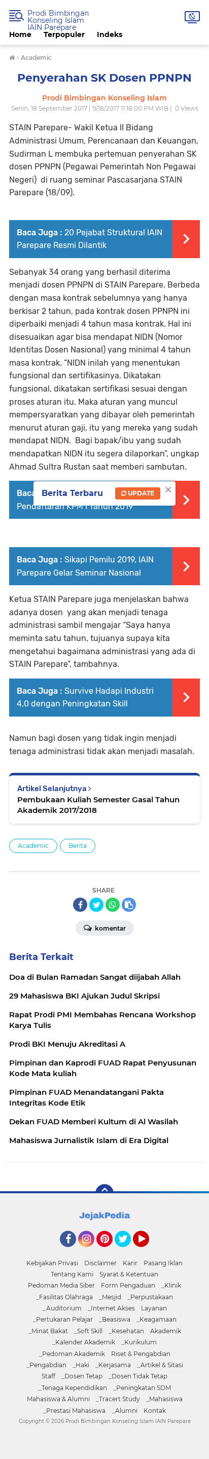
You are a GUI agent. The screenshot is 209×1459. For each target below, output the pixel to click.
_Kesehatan (126, 1331)
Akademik (165, 1331)
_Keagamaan (156, 1319)
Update (140, 493)
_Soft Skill (88, 1331)
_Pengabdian (46, 1365)
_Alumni (124, 1410)
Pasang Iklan (163, 1263)
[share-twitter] (96, 905)
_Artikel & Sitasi (160, 1365)
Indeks (109, 34)
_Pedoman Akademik (72, 1354)
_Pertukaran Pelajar (63, 1319)
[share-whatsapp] (113, 905)
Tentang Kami (72, 1274)
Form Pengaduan (128, 1285)
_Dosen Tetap (81, 1376)
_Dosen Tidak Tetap (138, 1376)
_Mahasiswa (164, 1399)
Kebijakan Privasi (52, 1263)
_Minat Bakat (48, 1331)
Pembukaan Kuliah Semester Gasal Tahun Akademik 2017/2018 (98, 805)
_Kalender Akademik (83, 1342)
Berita (77, 845)
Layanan (154, 1308)
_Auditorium (62, 1308)
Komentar (109, 928)
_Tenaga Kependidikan (73, 1388)
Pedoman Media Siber (61, 1285)
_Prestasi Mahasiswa (74, 1410)
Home (20, 34)
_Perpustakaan (150, 1297)
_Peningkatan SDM (142, 1388)
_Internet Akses (111, 1308)
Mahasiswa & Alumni (58, 1399)
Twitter (127, 1251)
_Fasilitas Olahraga (64, 1297)
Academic (33, 845)
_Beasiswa (114, 1319)
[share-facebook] (80, 905)
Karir (130, 1263)
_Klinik (171, 1285)
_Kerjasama (113, 1365)
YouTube (148, 1251)
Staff (48, 1376)
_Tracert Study (118, 1399)
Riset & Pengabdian (140, 1354)
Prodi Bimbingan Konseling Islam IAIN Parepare (58, 20)
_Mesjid (110, 1297)
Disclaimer (100, 1263)
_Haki (81, 1365)
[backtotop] (104, 1193)
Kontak (155, 1410)
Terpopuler (64, 34)
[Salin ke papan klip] (129, 905)
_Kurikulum (139, 1342)
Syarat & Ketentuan (128, 1274)
